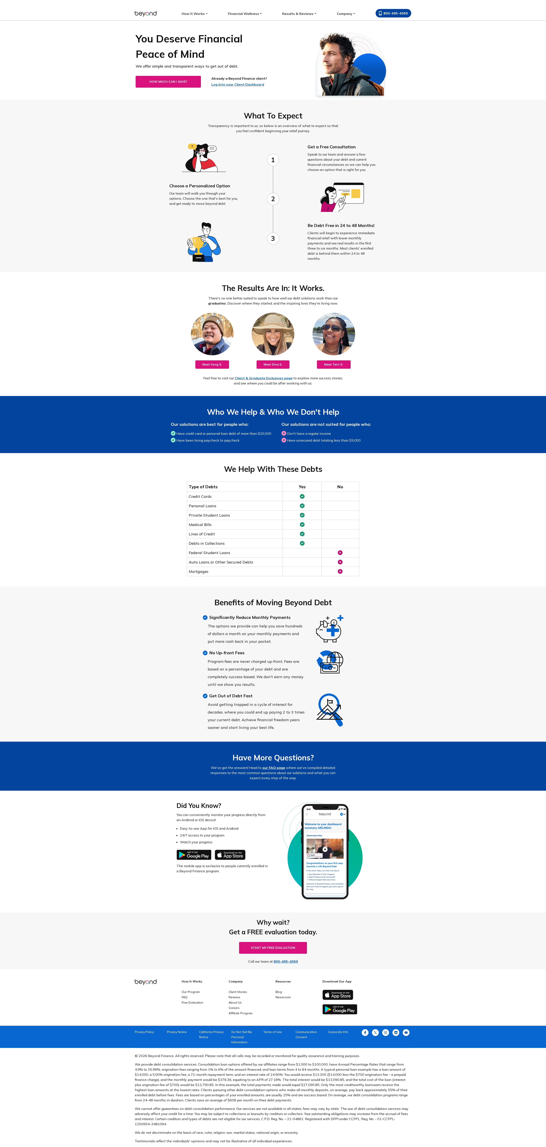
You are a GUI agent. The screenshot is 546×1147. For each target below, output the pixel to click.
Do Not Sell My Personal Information (241, 1037)
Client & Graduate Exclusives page (264, 378)
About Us (235, 1002)
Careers (234, 1008)
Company (344, 14)
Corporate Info (338, 1032)
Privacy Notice (177, 1032)
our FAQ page (273, 768)
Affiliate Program (241, 1013)
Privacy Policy (144, 1032)
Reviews (234, 997)
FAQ (184, 997)
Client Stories (238, 992)
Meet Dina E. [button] (273, 364)
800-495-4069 (395, 13)
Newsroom (283, 997)
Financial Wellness (243, 14)
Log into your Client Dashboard (237, 84)
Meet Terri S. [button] (333, 364)
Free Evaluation (192, 1002)
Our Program (191, 992)
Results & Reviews (298, 14)
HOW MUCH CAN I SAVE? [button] (168, 82)
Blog (279, 992)
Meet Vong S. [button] (212, 364)
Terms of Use (272, 1032)
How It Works (193, 14)
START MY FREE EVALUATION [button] (273, 948)
